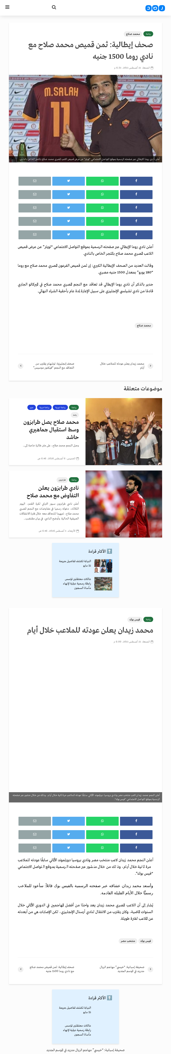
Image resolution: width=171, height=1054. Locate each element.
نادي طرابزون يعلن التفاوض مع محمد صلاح (53, 492)
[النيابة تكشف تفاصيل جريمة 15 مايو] (103, 566)
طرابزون (62, 480)
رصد (75, 415)
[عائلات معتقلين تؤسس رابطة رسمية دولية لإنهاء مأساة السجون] (103, 584)
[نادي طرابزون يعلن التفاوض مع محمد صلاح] (124, 504)
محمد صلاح (133, 34)
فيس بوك (135, 619)
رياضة (148, 34)
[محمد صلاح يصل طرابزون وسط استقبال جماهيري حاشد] (124, 431)
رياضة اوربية (60, 407)
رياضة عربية (44, 407)
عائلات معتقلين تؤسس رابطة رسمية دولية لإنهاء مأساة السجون (77, 583)
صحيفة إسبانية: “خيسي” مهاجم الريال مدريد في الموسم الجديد (85, 1050)
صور (31, 407)
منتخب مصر (128, 941)
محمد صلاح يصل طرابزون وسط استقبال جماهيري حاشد (51, 430)
